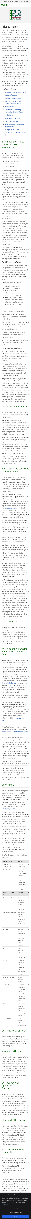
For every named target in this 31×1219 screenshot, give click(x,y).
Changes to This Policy (12, 130)
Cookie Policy (9, 115)
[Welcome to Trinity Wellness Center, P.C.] (15, 20)
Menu (5, 5)
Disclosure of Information (13, 98)
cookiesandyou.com (8, 809)
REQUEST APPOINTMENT (11, 1)
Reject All (15, 1208)
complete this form (12, 508)
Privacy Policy (5, 1204)
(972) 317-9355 (23, 1)
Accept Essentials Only (15, 1212)
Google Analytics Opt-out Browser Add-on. (15, 731)
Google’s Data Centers (9, 683)
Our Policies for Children (12, 118)
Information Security (11, 121)
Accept (15, 1216)
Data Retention (9, 107)
